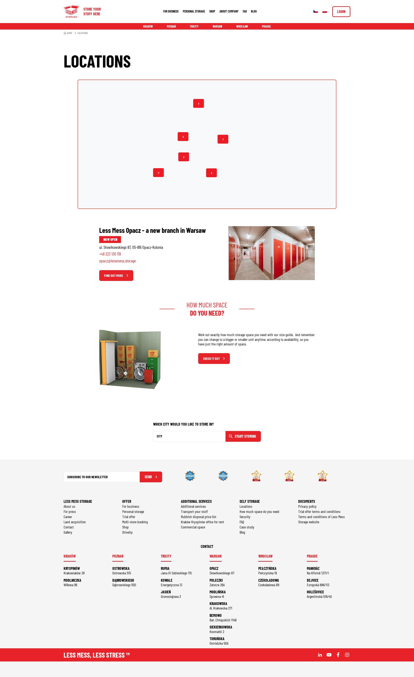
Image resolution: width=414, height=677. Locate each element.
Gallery (68, 532)
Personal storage (194, 11)
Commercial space (193, 527)
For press (70, 511)
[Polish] (324, 11)
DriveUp (127, 532)
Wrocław (242, 26)
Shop (212, 11)
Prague (266, 26)
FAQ (245, 11)
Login (341, 11)
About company (229, 11)
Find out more (113, 275)
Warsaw (217, 26)
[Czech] (315, 11)
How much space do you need (259, 511)
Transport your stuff (194, 511)
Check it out (211, 358)
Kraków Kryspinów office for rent (202, 521)
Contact (69, 527)
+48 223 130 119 (110, 253)
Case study (247, 527)
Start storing (245, 436)
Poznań (171, 26)
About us (69, 506)
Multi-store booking (135, 521)
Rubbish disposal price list (198, 516)
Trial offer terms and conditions (319, 511)
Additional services (193, 506)
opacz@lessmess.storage (117, 260)
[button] (211, 172)
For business (171, 11)
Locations (246, 506)
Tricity (194, 26)
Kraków (148, 26)
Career (68, 516)
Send (148, 476)
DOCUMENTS (306, 501)
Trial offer (128, 516)
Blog (254, 11)
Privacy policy (307, 506)
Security (245, 516)
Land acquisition (75, 521)
